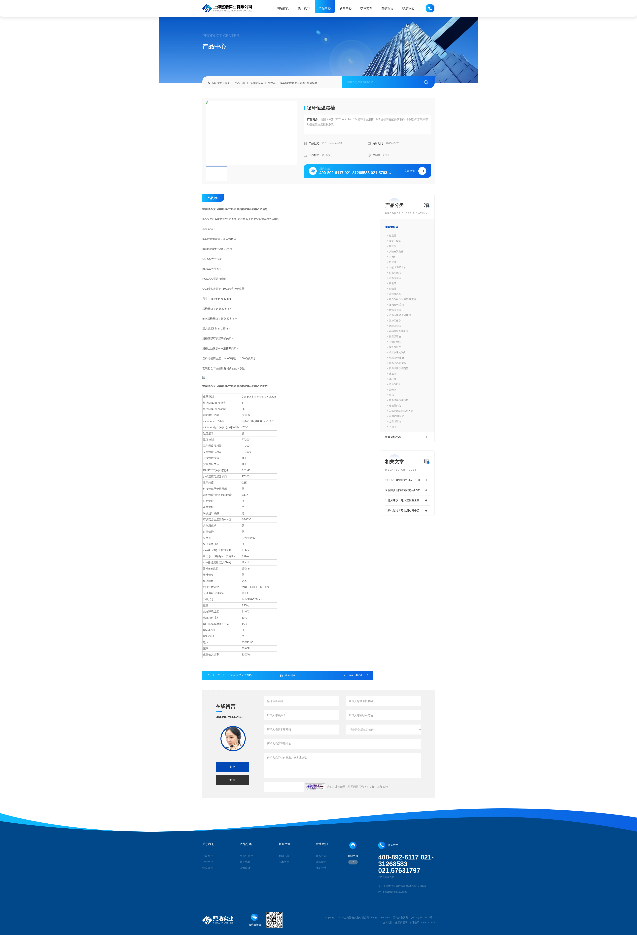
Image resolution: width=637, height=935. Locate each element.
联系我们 (408, 8)
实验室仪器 (256, 82)
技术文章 (366, 8)
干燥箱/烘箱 (395, 341)
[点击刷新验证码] (315, 786)
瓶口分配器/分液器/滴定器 (402, 299)
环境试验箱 (395, 326)
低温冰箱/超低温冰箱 (400, 315)
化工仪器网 (401, 922)
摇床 (391, 395)
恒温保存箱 (395, 310)
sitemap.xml (428, 922)
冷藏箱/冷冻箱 (396, 304)
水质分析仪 (246, 855)
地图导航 (321, 867)
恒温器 (272, 82)
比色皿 (392, 283)
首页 (227, 82)
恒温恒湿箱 (395, 272)
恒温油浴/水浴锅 (397, 363)
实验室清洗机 (396, 251)
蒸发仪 (392, 373)
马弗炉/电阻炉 (396, 416)
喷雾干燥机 (395, 241)
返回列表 (290, 675)
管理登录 (414, 922)
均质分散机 (395, 384)
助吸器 (392, 288)
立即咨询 (409, 170)
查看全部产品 (393, 437)
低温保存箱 (395, 278)
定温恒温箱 (395, 421)
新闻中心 (346, 8)
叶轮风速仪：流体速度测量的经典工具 (407, 500)
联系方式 (321, 855)
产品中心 (325, 8)
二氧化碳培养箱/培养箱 (401, 410)
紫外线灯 (245, 861)
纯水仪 (392, 246)
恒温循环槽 (395, 336)
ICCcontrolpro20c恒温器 (237, 675)
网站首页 (283, 8)
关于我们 (304, 8)
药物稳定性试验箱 (398, 331)
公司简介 (207, 855)
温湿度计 (245, 867)
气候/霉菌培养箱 (397, 267)
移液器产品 (395, 405)
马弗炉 (392, 256)
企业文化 (207, 861)
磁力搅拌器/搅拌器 (398, 400)
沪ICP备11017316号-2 (423, 917)
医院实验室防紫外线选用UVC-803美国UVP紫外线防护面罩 (407, 490)
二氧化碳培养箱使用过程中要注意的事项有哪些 (407, 510)
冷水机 (392, 262)
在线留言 (387, 8)
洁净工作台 (395, 320)
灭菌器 (392, 426)
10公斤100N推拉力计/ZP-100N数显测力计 (407, 480)
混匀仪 (392, 389)
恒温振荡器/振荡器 (398, 368)
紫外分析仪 (395, 347)
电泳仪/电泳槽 (396, 357)
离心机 (392, 379)
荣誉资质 (207, 867)
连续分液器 (395, 294)
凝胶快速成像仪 (397, 352)
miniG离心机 (356, 675)
